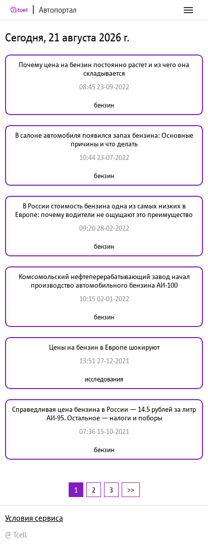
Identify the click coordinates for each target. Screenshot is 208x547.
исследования (104, 379)
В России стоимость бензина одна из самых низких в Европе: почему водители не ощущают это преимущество (104, 210)
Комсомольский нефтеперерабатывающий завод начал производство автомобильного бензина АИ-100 (104, 280)
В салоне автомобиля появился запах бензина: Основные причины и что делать (104, 139)
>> (130, 489)
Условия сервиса (34, 518)
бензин (104, 105)
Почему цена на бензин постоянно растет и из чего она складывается (104, 69)
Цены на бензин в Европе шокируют (104, 347)
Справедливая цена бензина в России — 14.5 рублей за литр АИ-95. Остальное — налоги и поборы (104, 413)
